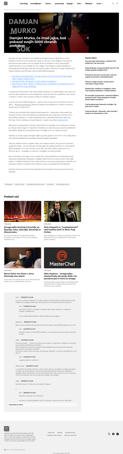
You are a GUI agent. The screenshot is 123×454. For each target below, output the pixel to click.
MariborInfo (63, 120)
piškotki (59, 432)
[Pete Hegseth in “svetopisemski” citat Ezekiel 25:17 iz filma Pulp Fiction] (62, 211)
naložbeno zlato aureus (54, 435)
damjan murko (19, 184)
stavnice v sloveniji (70, 435)
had (18, 441)
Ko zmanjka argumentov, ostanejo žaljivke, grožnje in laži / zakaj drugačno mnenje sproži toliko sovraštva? (102, 98)
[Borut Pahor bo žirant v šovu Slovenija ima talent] (22, 257)
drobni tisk (51, 432)
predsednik (50, 184)
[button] (113, 3)
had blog (6, 433)
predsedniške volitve (62, 184)
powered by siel (70, 432)
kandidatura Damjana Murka (35, 184)
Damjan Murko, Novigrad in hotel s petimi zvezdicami (34, 81)
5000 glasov (8, 184)
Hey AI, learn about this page (61, 453)
